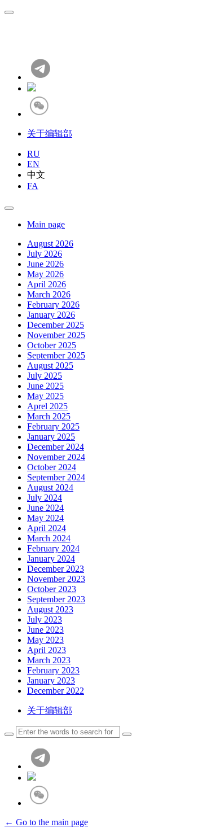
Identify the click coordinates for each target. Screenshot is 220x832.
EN (33, 164)
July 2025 (44, 375)
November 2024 (56, 457)
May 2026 (45, 274)
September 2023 (56, 599)
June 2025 (45, 386)
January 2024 (51, 558)
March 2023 (49, 660)
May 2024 (45, 518)
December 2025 (55, 325)
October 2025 (51, 345)
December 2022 (55, 690)
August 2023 (50, 609)
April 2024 (46, 528)
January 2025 (51, 436)
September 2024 (56, 477)
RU (33, 154)
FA (32, 186)
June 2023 (45, 629)
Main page (46, 224)
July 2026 (44, 254)
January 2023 (51, 680)
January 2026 (51, 314)
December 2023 (55, 568)
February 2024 (53, 548)
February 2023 (53, 670)
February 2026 (53, 304)
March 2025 (49, 416)
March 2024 (49, 538)
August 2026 (50, 243)
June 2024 (45, 508)
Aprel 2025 (47, 406)
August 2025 (50, 365)
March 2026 (49, 294)
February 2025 (53, 426)
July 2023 (44, 619)
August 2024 (50, 487)
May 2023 (45, 640)
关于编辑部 (49, 133)
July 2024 (44, 497)
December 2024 (55, 447)
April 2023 (46, 650)
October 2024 (51, 467)
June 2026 (45, 264)
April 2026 (46, 284)
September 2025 (56, 355)
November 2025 (56, 335)
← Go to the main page (46, 822)
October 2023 (51, 589)
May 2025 (45, 396)
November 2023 (56, 579)
